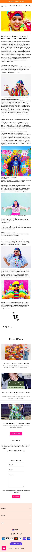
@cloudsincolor (6, 51)
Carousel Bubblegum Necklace (19, 215)
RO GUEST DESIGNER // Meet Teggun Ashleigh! (16, 423)
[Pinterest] (17, 534)
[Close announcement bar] (30, 1)
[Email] (11, 327)
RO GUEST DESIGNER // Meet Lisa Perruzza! (16, 363)
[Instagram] (14, 534)
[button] (2, 6)
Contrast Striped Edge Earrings (18, 97)
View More (16, 433)
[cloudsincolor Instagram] (16, 316)
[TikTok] (21, 534)
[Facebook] (11, 534)
